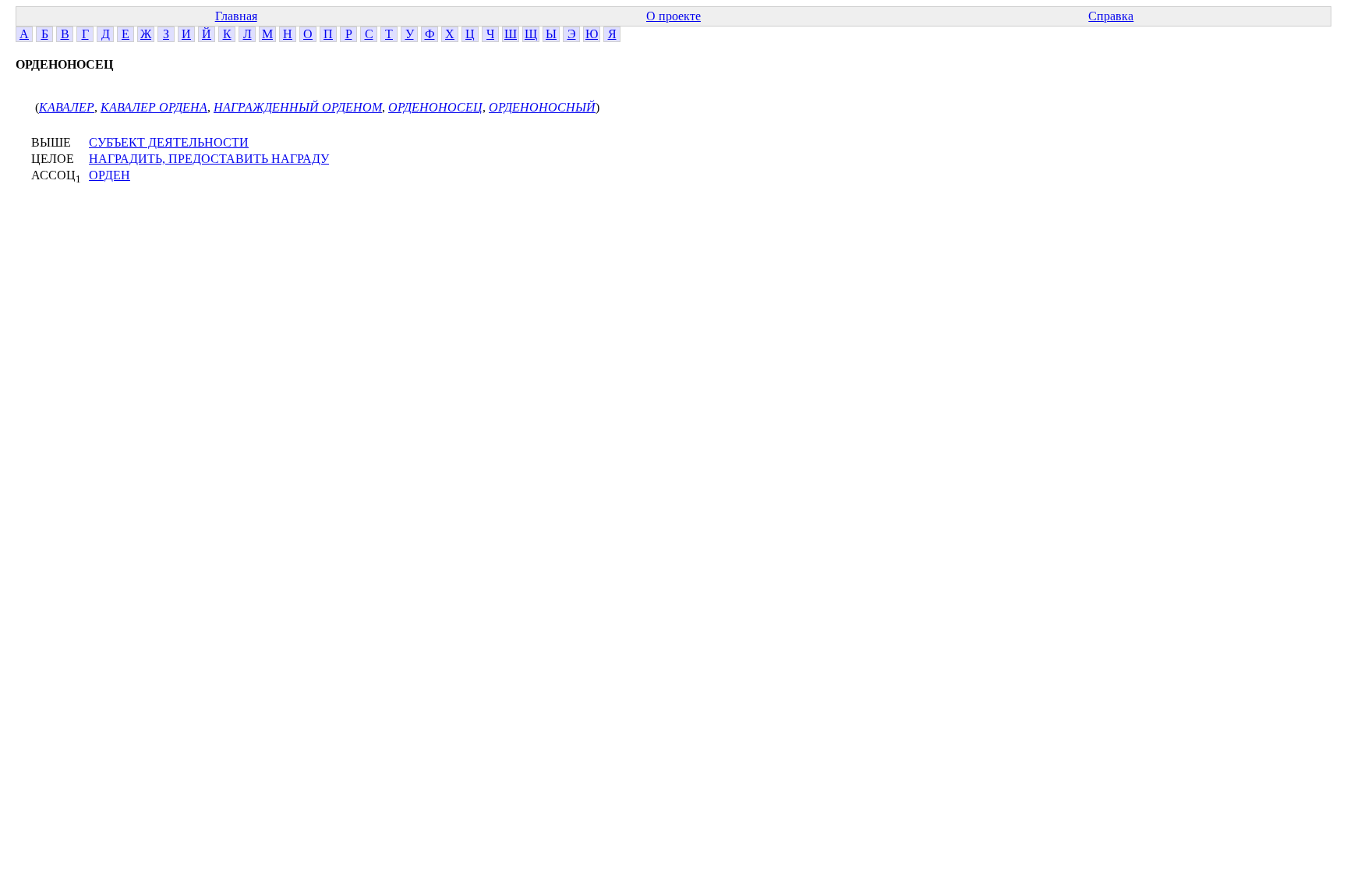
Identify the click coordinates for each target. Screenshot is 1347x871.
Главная (236, 16)
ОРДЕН (109, 175)
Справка (1110, 16)
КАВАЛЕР (66, 107)
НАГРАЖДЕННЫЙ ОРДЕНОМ (298, 107)
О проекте (673, 16)
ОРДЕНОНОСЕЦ (435, 107)
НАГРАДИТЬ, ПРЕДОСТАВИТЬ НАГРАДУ (209, 158)
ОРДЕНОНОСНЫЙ (542, 107)
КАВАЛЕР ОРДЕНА (154, 107)
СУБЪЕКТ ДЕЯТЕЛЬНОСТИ (169, 142)
